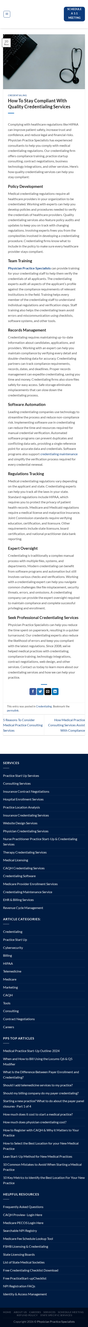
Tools (6, 1003)
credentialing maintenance (59, 454)
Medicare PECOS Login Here (23, 1223)
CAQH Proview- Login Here (22, 1215)
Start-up (27, 1278)
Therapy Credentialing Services (25, 852)
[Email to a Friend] (47, 691)
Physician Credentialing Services (26, 831)
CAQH (8, 995)
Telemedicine (12, 971)
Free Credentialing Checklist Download (30, 1270)
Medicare (9, 979)
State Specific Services (56, 1315)
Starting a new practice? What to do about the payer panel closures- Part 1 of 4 (43, 1103)
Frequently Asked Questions (23, 1207)
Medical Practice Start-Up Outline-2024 (31, 1051)
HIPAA (8, 963)
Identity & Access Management (25, 1294)
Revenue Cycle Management (23, 908)
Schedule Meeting (71, 1312)
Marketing (10, 987)
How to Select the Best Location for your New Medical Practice (41, 1145)
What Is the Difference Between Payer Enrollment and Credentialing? (41, 1074)
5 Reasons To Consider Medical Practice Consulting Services (23, 725)
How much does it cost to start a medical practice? (38, 1114)
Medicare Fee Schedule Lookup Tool (28, 1238)
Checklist (39, 1278)
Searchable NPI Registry (20, 1230)
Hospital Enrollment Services (23, 799)
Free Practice (12, 1278)
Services (49, 1312)
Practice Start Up (15, 939)
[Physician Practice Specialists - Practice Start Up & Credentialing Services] (38, 14)
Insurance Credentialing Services (26, 815)
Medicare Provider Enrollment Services (30, 884)
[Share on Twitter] (40, 691)
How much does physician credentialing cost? (34, 1122)
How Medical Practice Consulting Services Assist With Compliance (66, 725)
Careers (8, 1027)
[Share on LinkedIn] (55, 691)
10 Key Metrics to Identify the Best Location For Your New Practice (44, 1180)
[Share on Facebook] (32, 691)
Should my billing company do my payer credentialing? (41, 1093)
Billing (7, 955)
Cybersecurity (13, 947)
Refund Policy (27, 1315)
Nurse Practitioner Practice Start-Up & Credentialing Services (40, 841)
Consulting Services (17, 783)
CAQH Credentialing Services (24, 868)
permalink (13, 710)
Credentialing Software (19, 876)
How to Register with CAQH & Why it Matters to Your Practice (41, 1132)
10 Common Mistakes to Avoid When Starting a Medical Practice (42, 1167)
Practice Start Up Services (21, 775)
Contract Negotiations (19, 1019)
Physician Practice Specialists (29, 268)
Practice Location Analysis (21, 807)
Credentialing (17, 95)
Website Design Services (20, 823)
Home (7, 1312)
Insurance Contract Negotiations (26, 791)
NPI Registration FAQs (19, 1286)
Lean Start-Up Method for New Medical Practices (37, 1156)
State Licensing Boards (19, 1254)
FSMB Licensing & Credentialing (25, 1246)
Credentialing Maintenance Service (27, 892)
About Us (20, 1312)
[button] (6, 14)
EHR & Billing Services (18, 900)
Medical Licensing (15, 860)
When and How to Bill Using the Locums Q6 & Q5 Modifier (37, 1061)
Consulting (11, 1011)
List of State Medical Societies (24, 1262)
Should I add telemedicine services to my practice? (38, 1085)
